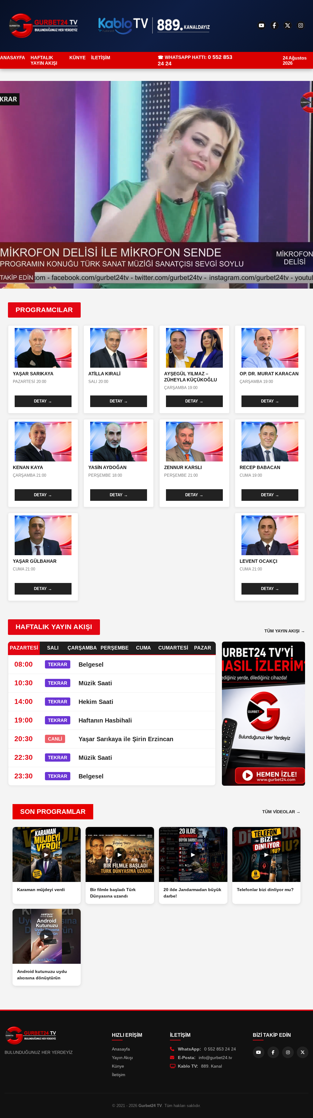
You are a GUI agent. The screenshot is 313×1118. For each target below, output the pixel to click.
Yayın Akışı (122, 1057)
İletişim (118, 1074)
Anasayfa (121, 1049)
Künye (118, 1066)
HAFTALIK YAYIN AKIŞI (44, 60)
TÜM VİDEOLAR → (281, 811)
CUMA (143, 647)
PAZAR (202, 647)
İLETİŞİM (100, 57)
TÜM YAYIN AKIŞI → (284, 630)
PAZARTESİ (24, 647)
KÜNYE (77, 57)
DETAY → (43, 401)
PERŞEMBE (115, 647)
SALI (52, 647)
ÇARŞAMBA (82, 647)
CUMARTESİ (173, 647)
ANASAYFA (12, 57)
